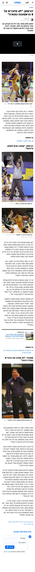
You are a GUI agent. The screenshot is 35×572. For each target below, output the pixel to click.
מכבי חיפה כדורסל (21, 522)
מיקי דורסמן (12, 522)
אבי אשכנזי (30, 524)
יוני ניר (25, 524)
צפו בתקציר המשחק (24, 141)
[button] (27, 2)
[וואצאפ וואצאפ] (7, 2)
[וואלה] (17, 2)
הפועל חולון (30, 522)
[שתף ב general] (3, 3)
